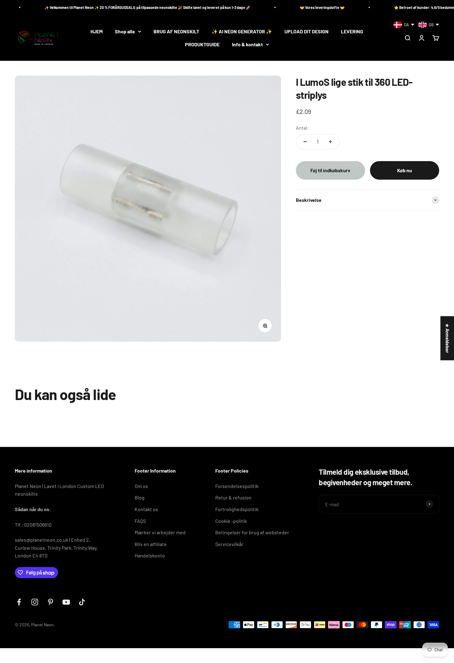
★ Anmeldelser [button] (447, 338)
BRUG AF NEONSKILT (176, 31)
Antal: (302, 128)
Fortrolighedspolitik (237, 509)
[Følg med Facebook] (19, 602)
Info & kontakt (247, 44)
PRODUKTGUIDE (202, 44)
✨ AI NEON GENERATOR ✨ (242, 31)
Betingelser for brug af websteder (252, 532)
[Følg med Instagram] (35, 602)
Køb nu (404, 170)
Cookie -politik (231, 521)
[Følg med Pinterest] (50, 602)
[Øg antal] (330, 141)
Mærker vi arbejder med (160, 532)
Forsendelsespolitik (237, 486)
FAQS (140, 521)
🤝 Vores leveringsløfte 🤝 (297, 7)
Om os (141, 486)
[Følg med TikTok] (82, 602)
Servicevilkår (229, 544)
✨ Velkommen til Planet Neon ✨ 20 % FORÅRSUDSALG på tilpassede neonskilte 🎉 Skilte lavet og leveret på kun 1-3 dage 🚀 (122, 7)
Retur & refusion (233, 497)
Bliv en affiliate (151, 544)
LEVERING (352, 31)
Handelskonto (150, 555)
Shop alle (125, 31)
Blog (140, 497)
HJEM (96, 31)
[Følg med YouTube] (66, 602)
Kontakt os (146, 509)
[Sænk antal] (305, 141)
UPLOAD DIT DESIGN (306, 31)
